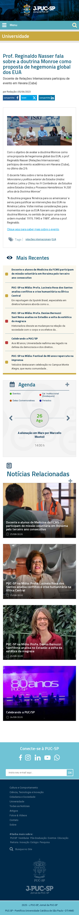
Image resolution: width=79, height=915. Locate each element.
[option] (39, 428)
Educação (63, 838)
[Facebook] (20, 757)
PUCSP (13, 838)
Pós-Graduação (38, 838)
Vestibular (23, 838)
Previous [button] (11, 418)
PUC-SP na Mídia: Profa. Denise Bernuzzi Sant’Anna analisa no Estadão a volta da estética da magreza (42, 317)
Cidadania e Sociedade (22, 796)
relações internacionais (38, 239)
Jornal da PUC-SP (54, 12)
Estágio (34, 842)
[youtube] (47, 757)
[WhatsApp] (57, 757)
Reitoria (14, 842)
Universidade (17, 801)
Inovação (24, 842)
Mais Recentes (32, 258)
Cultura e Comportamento (24, 787)
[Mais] (67, 384)
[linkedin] (37, 757)
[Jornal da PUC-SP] (39, 9)
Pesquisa (45, 842)
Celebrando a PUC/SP (25, 338)
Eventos (52, 838)
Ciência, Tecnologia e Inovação (27, 792)
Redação (12, 91)
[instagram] (28, 757)
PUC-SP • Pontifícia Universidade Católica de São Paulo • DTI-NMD (39, 910)
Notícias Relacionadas (38, 474)
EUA (54, 239)
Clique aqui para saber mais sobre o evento (33, 229)
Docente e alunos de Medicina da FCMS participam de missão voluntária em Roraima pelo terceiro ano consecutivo (43, 273)
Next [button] (68, 418)
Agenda (26, 384)
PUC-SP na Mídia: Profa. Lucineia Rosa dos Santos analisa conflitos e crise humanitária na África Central (42, 291)
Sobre (13, 824)
